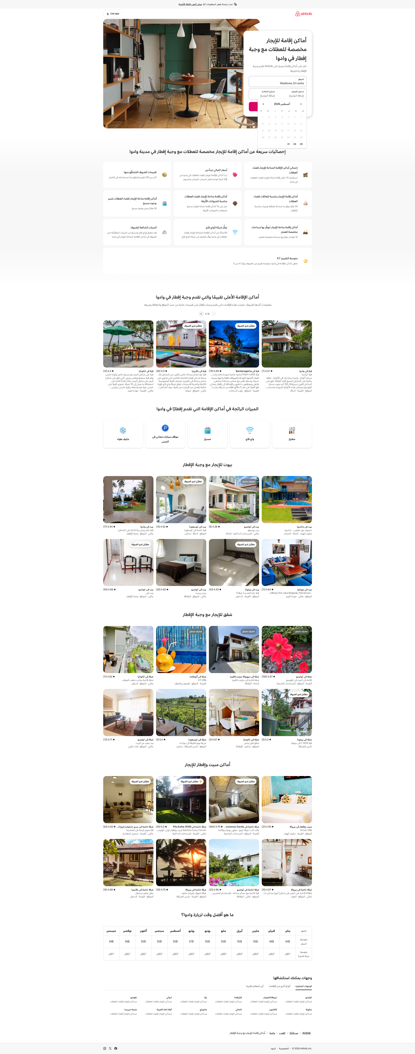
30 (294, 144)
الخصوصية (284, 1048)
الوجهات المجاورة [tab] (303, 986)
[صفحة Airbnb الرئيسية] (303, 13)
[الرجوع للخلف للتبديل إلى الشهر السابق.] (301, 104)
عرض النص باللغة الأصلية (190, 4)
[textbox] (292, 96)
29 (301, 144)
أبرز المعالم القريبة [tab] (255, 986)
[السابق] (213, 313)
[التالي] (201, 313)
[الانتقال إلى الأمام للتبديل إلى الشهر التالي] (263, 104)
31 (288, 144)
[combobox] (277, 83)
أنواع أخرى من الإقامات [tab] (279, 986)
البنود (273, 1048)
